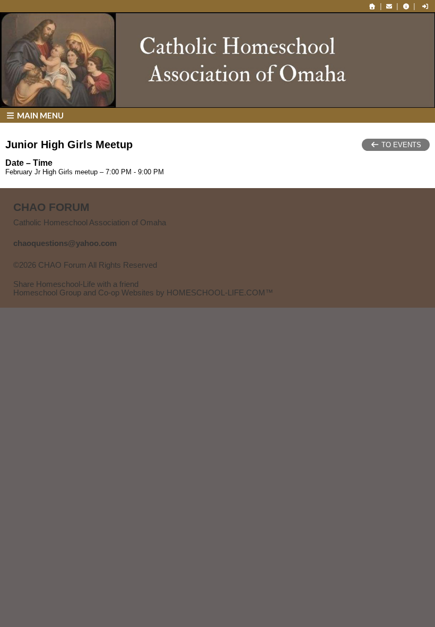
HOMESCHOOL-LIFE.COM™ (220, 293)
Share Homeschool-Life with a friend (75, 284)
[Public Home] (372, 6)
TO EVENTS (400, 145)
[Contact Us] (389, 6)
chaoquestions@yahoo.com (65, 243)
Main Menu (39, 115)
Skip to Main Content (57, 273)
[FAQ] (406, 6)
